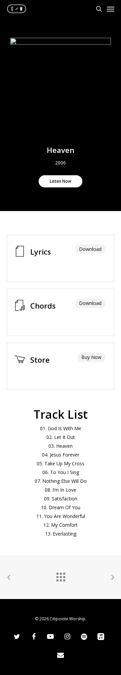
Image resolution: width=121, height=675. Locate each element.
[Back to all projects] (60, 575)
